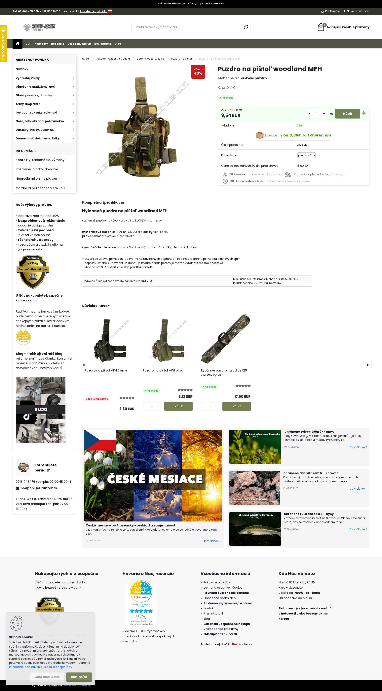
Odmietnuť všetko (47, 677)
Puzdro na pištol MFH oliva (163, 370)
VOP (28, 44)
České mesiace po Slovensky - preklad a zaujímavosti (131, 525)
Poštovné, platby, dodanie (37, 169)
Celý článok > (212, 541)
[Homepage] (17, 43)
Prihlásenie (332, 11)
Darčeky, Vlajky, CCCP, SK (35, 130)
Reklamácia (103, 44)
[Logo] (40, 27)
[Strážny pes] (364, 114)
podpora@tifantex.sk (38, 488)
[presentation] (84, 365)
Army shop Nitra (28, 104)
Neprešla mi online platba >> (38, 178)
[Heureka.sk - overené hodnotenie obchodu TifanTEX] (23, 332)
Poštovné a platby (217, 582)
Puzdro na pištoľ (181, 59)
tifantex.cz (245, 644)
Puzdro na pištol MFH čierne (106, 370)
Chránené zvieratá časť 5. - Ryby (309, 514)
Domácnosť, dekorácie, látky (38, 138)
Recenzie (57, 44)
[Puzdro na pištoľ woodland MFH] (143, 124)
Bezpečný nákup (79, 44)
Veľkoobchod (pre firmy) (222, 629)
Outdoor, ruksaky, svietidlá (36, 113)
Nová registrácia (358, 11)
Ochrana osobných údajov (223, 588)
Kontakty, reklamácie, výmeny (40, 160)
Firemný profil (213, 614)
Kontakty (41, 44)
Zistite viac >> (26, 300)
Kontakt (209, 608)
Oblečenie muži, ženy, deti (35, 87)
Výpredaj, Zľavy (28, 78)
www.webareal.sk (77, 685)
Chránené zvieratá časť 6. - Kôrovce (310, 473)
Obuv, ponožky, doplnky (34, 95)
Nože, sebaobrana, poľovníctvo (40, 121)
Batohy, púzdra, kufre (150, 59)
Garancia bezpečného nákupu (40, 188)
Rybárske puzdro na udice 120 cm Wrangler (224, 372)
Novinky (22, 69)
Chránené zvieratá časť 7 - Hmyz (309, 432)
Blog (118, 44)
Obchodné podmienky (220, 598)
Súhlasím (79, 677)
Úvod (85, 59)
